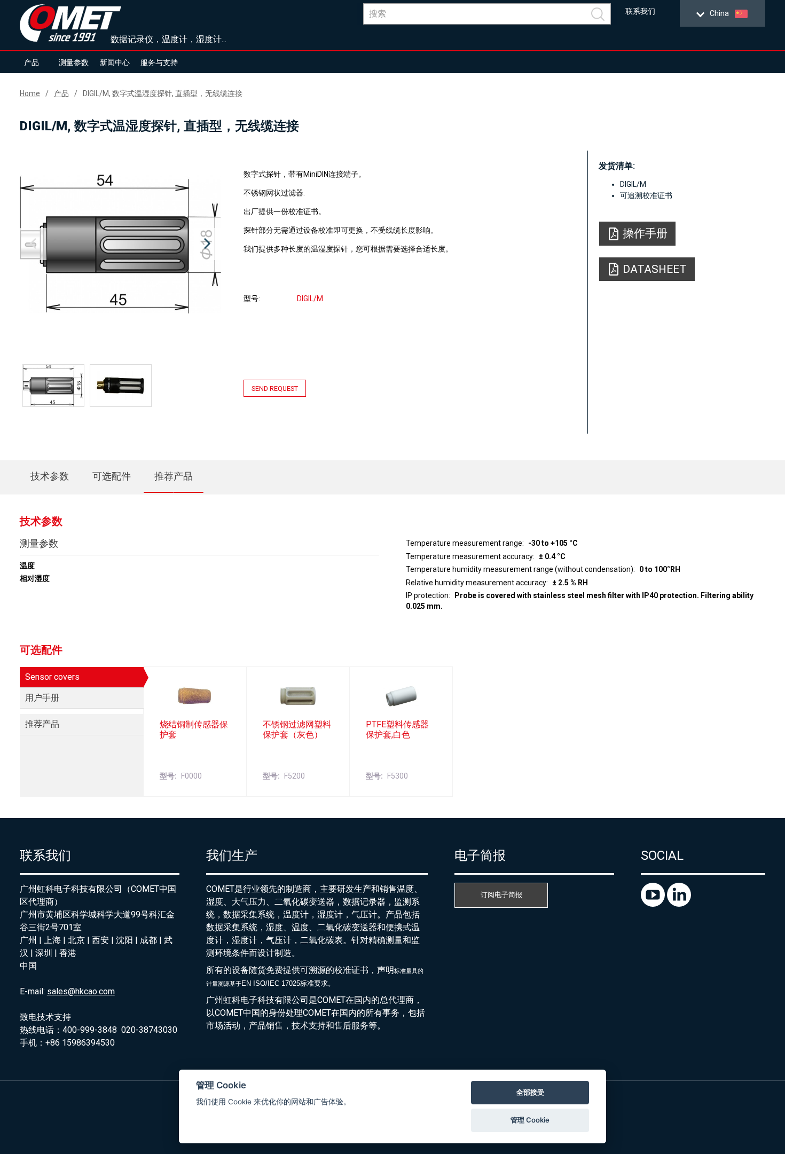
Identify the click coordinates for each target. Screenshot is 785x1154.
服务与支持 (159, 62)
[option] (120, 244)
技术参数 (49, 476)
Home (30, 93)
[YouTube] (654, 904)
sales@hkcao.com (81, 991)
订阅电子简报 (501, 895)
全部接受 (530, 1092)
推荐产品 (173, 476)
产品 (31, 62)
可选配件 (111, 476)
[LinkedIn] (679, 904)
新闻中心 (115, 62)
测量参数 (74, 62)
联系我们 (640, 11)
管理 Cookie (530, 1120)
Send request (275, 388)
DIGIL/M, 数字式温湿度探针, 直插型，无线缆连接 (162, 93)
